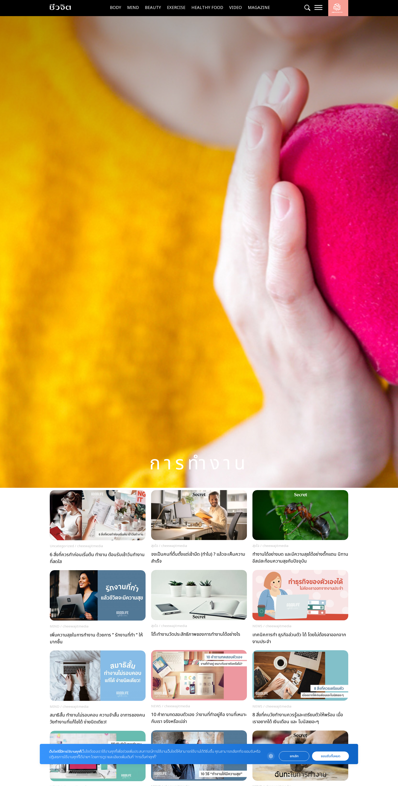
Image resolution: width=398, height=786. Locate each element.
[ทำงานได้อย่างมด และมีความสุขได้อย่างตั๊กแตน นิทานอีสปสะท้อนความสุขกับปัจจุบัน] (300, 528)
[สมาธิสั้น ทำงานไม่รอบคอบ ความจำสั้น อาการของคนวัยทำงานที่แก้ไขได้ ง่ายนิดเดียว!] (98, 688)
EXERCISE (176, 8)
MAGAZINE (259, 8)
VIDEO (235, 8)
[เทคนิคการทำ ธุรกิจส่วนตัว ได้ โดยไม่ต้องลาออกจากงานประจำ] (300, 608)
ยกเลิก (294, 756)
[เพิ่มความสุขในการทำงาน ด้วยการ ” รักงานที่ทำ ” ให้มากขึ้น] (98, 608)
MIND (133, 8)
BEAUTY (153, 8)
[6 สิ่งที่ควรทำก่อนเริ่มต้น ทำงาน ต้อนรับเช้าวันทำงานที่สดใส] (98, 528)
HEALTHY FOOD (207, 8)
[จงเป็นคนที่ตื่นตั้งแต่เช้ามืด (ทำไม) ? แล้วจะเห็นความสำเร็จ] (199, 528)
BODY (115, 8)
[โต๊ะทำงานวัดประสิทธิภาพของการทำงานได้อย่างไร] (199, 608)
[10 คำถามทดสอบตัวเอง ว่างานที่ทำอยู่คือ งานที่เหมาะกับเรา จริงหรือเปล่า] (199, 688)
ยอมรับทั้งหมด (330, 756)
